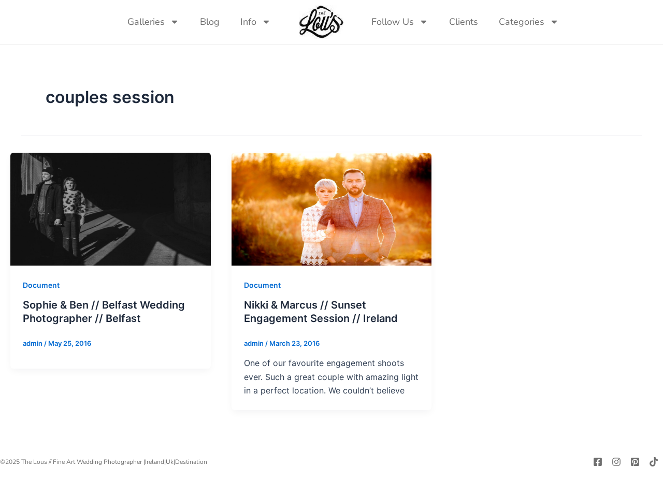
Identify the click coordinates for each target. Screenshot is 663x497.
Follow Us (392, 22)
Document (41, 285)
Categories (521, 22)
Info (248, 22)
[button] (579, 21)
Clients (463, 22)
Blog (210, 22)
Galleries (146, 22)
